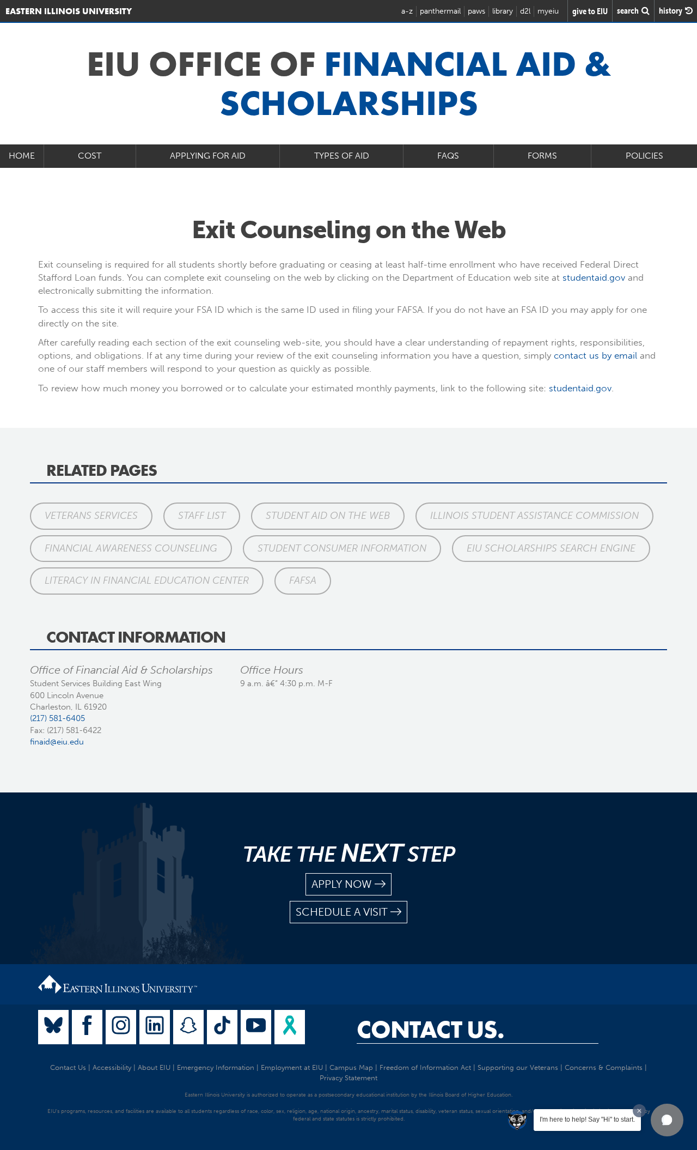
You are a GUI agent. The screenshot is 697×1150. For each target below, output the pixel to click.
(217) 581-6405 (57, 718)
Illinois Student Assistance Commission (534, 516)
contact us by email (595, 355)
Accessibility (112, 1067)
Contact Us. (430, 1029)
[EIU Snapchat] (188, 1027)
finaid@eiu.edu (57, 742)
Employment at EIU (292, 1067)
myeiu (548, 11)
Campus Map (351, 1067)
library (502, 11)
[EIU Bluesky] (53, 1027)
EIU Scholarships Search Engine (551, 548)
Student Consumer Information (342, 548)
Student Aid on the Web (328, 516)
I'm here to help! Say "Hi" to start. (587, 1119)
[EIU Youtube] (256, 1027)
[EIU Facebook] (87, 1027)
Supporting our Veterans (518, 1067)
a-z (407, 11)
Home (22, 155)
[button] (667, 1120)
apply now (341, 884)
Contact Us (68, 1067)
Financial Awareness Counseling (131, 548)
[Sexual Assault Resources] (289, 1027)
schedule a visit (342, 911)
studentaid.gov (594, 277)
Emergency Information (215, 1067)
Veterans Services (91, 516)
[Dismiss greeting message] (639, 1110)
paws (476, 11)
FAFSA (302, 580)
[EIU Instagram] (121, 1027)
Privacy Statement (348, 1078)
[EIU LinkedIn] (154, 1027)
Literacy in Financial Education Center (147, 580)
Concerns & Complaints (604, 1067)
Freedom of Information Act (425, 1067)
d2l (525, 11)
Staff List (201, 516)
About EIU (154, 1067)
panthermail (440, 11)
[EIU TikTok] (222, 1027)
